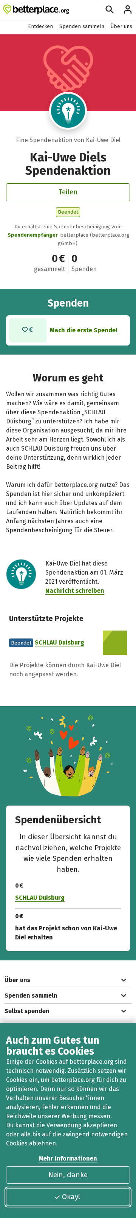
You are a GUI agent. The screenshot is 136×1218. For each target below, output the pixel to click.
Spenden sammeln (81, 26)
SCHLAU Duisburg (59, 642)
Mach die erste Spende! (83, 330)
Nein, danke (68, 1174)
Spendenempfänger (33, 235)
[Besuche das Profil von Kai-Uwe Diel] (68, 111)
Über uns (121, 26)
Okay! (71, 1196)
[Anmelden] (127, 9)
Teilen (68, 192)
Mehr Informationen (68, 1158)
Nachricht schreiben (74, 590)
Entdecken (40, 26)
